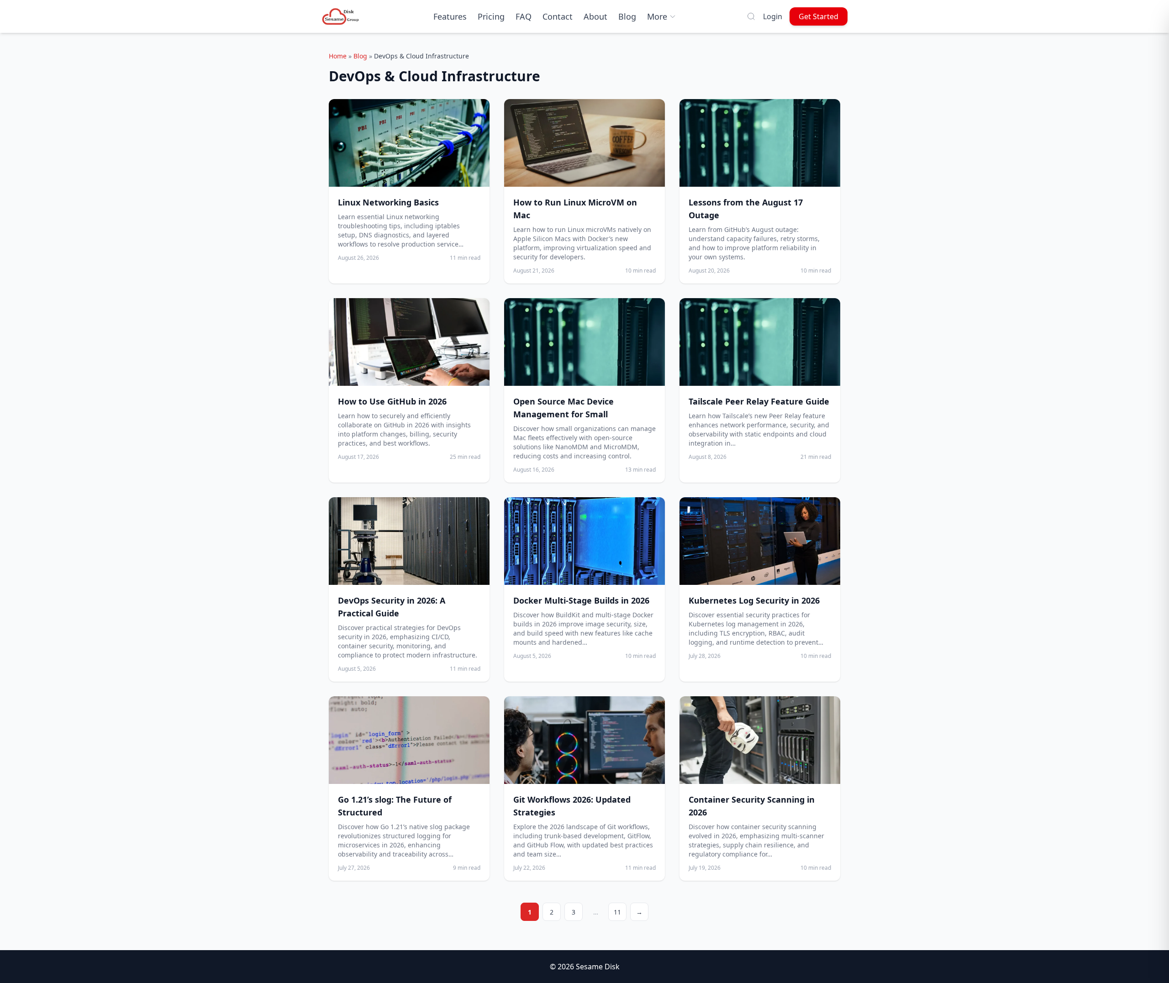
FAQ (524, 16)
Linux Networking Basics (388, 202)
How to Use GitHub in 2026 (392, 401)
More (657, 16)
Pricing (491, 16)
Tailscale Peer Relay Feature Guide (759, 401)
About (595, 16)
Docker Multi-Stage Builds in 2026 (581, 600)
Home (338, 56)
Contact (557, 16)
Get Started (818, 16)
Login (772, 16)
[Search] (751, 16)
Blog (627, 16)
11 (617, 912)
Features (450, 16)
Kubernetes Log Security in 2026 (754, 600)
